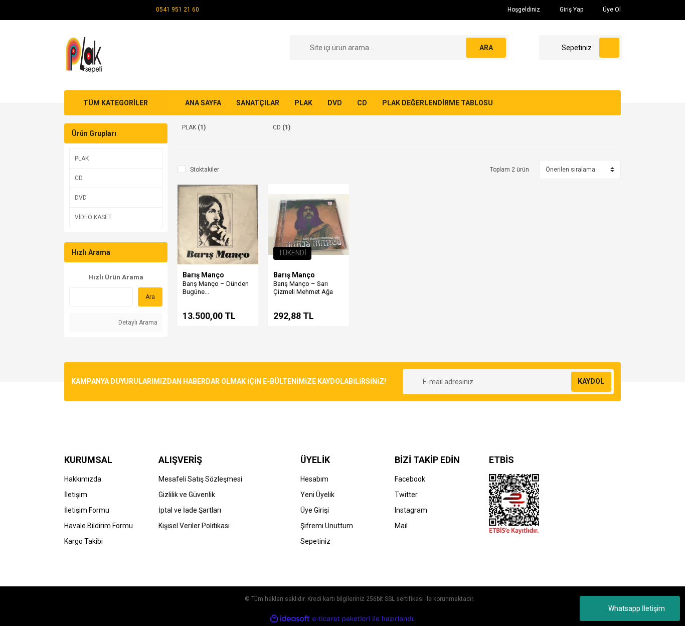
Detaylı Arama (137, 322)
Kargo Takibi (83, 541)
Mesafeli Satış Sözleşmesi (200, 479)
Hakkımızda (82, 479)
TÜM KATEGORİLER (115, 103)
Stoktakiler (204, 169)
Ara (150, 296)
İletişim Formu (86, 510)
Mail (401, 526)
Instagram (411, 510)
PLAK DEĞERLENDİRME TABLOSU (437, 103)
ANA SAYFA (203, 103)
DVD (334, 103)
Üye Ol (611, 9)
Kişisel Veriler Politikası (194, 526)
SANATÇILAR (257, 103)
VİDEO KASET (93, 217)
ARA (486, 48)
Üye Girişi (314, 510)
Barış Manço (203, 275)
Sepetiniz (315, 541)
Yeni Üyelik (317, 495)
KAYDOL (591, 381)
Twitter (406, 495)
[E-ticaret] (341, 618)
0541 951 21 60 (177, 9)
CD (362, 103)
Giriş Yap (570, 9)
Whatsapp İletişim (636, 608)
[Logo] (85, 54)
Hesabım (314, 479)
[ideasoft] (290, 618)
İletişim (75, 495)
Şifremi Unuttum (326, 526)
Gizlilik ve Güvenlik (186, 495)
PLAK (303, 103)
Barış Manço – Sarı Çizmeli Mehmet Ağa (303, 287)
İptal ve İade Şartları (189, 510)
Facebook (410, 479)
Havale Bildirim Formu (98, 526)
